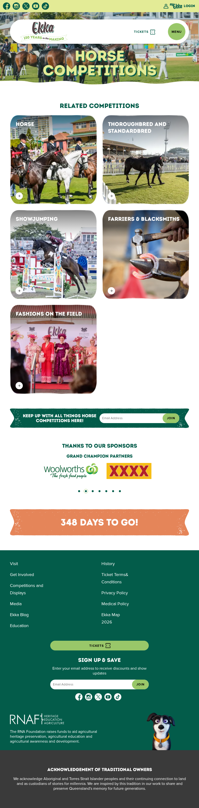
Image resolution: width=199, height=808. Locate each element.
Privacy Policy (114, 592)
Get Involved (22, 574)
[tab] (79, 491)
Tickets (141, 32)
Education (19, 625)
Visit (14, 563)
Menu (177, 32)
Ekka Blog (19, 614)
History (108, 563)
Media (16, 603)
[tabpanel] (99, 466)
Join (171, 418)
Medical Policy (115, 603)
